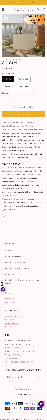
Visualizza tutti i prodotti (15, 262)
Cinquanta (23, 78)
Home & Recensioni (13, 256)
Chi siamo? (9, 251)
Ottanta (8, 86)
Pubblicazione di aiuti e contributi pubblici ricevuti (23, 282)
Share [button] (7, 216)
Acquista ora (23, 114)
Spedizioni (9, 319)
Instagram (9, 302)
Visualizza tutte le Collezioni (17, 268)
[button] (3, 9)
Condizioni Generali (14, 316)
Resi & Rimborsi (12, 323)
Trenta (7, 78)
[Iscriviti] (39, 377)
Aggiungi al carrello (23, 107)
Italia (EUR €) (22, 394)
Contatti (9, 327)
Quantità (5, 93)
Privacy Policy (11, 274)
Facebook (9, 298)
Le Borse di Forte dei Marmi (20, 412)
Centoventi (24, 86)
